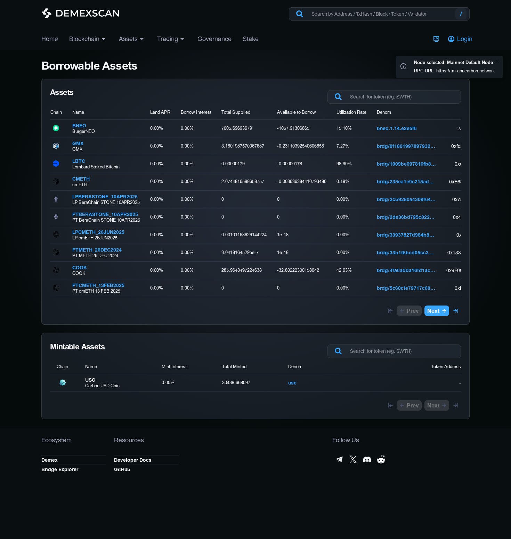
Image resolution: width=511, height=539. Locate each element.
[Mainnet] (436, 39)
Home (49, 38)
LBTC (78, 161)
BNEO (79, 125)
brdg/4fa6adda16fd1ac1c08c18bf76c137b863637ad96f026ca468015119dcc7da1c (406, 270)
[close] (497, 61)
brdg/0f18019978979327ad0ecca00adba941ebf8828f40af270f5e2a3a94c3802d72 (406, 146)
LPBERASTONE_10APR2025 (105, 196)
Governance (214, 38)
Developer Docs (133, 460)
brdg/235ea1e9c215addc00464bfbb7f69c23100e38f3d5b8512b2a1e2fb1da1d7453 (406, 181)
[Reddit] (381, 459)
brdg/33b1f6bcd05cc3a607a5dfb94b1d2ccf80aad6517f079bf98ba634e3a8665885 (406, 252)
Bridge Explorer (59, 469)
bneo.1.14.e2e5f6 (397, 128)
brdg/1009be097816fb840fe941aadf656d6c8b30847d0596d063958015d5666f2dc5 (406, 164)
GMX (77, 143)
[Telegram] (339, 459)
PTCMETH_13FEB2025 (98, 285)
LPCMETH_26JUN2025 (98, 232)
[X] (353, 459)
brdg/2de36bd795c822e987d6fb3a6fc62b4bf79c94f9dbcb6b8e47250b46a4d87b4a (406, 217)
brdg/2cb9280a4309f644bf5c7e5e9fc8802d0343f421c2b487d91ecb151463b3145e (406, 199)
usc (292, 383)
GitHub (122, 469)
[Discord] (367, 459)
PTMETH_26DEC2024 (97, 250)
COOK (79, 267)
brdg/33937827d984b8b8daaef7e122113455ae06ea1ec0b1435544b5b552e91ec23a (406, 235)
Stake (251, 38)
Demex (49, 460)
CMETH (81, 179)
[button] (461, 39)
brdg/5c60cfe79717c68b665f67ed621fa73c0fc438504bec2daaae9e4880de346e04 (406, 288)
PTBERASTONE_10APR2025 (105, 214)
